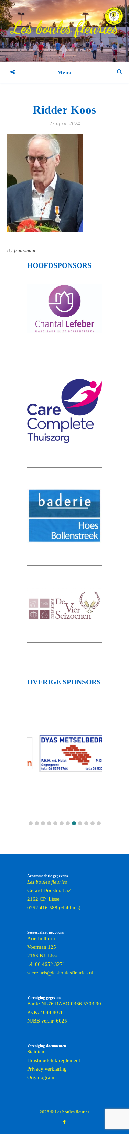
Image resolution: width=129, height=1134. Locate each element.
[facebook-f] (64, 1121)
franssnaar (25, 250)
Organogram (40, 1077)
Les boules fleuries (64, 27)
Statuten (35, 1051)
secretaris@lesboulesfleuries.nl (60, 973)
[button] (31, 823)
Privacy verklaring (47, 1069)
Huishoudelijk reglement (53, 1060)
